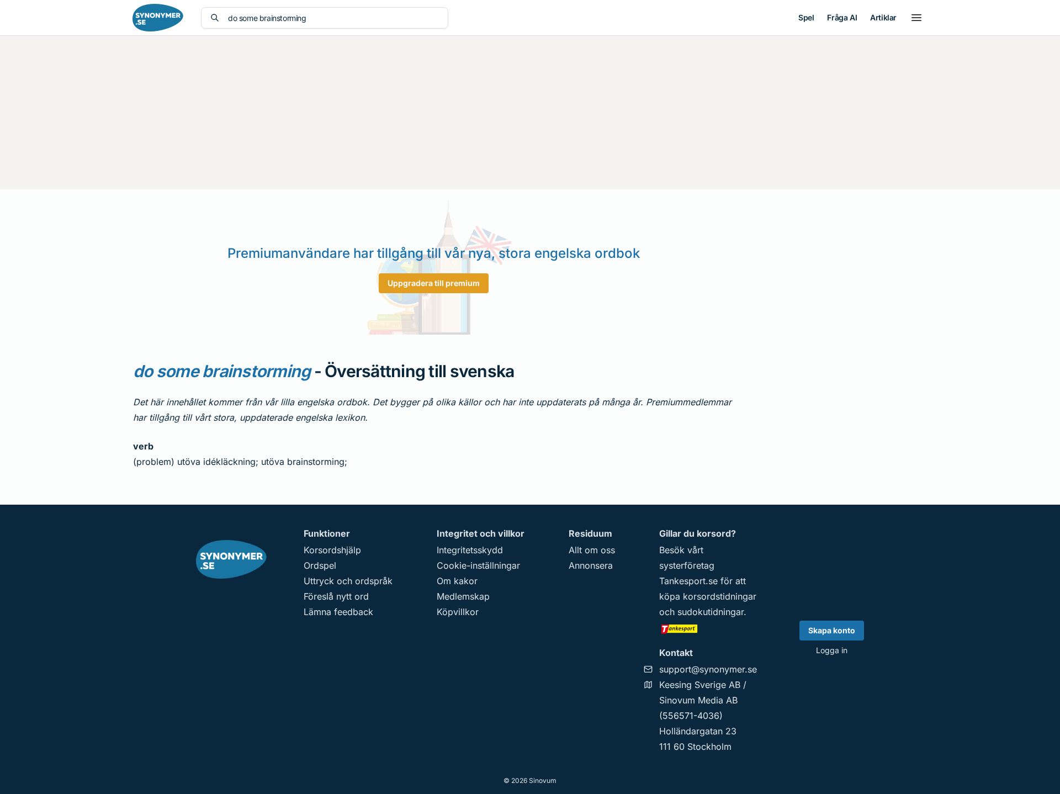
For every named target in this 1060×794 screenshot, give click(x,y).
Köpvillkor (458, 611)
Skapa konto (831, 630)
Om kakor (457, 580)
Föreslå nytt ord (336, 596)
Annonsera (591, 565)
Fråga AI (842, 17)
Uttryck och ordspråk (348, 580)
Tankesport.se (688, 580)
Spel (806, 17)
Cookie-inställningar (478, 565)
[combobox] (333, 18)
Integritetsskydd (470, 549)
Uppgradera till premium (434, 283)
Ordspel (320, 565)
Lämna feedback (338, 611)
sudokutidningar (710, 611)
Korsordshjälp (332, 549)
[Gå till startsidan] (157, 17)
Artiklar (883, 17)
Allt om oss (592, 549)
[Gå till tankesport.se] (708, 628)
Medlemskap (463, 596)
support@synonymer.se (708, 669)
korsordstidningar (719, 596)
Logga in (831, 650)
